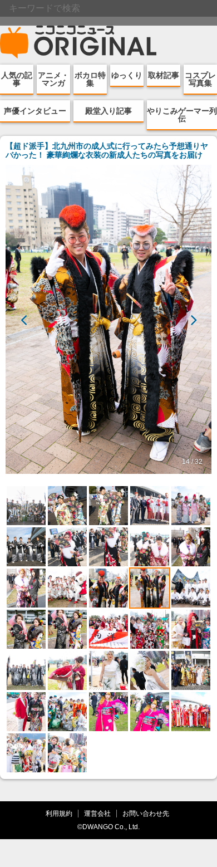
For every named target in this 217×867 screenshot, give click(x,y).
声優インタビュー (35, 110)
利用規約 (59, 813)
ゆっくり (126, 75)
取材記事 (163, 75)
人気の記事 (16, 79)
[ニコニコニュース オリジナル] (78, 42)
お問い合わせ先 (145, 813)
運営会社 (97, 813)
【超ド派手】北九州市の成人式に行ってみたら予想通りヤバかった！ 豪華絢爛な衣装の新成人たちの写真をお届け (107, 150)
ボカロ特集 (90, 79)
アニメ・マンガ (53, 79)
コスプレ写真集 (200, 79)
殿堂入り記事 (108, 110)
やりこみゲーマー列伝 (182, 114)
